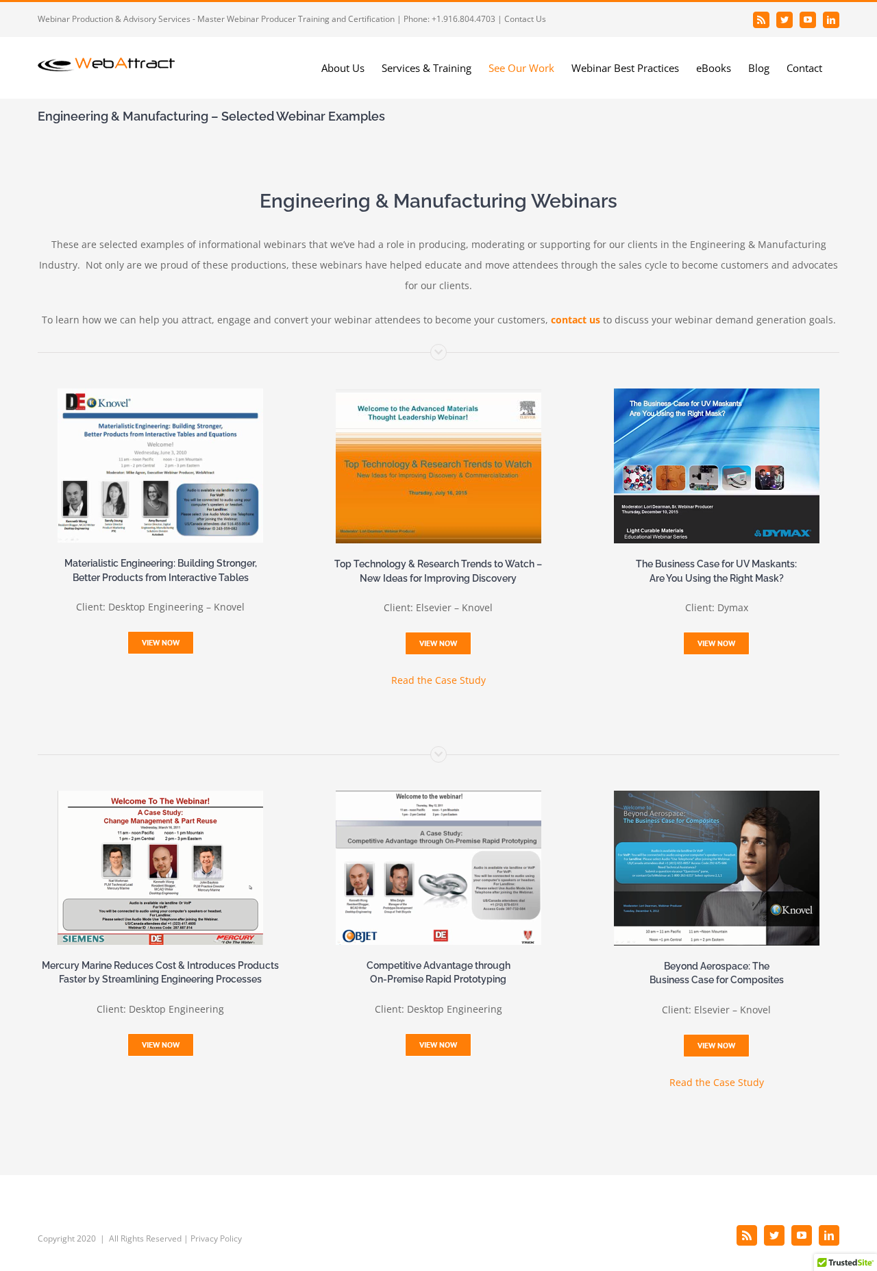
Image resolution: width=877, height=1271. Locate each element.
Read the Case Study (438, 680)
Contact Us (525, 19)
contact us (575, 319)
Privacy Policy (216, 1238)
